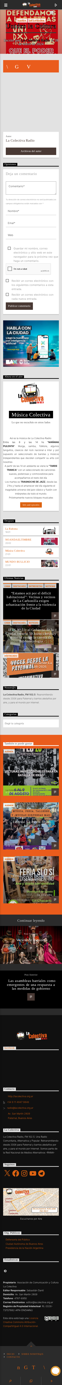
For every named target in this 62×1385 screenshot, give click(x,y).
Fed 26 (31, 770)
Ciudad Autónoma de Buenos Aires (24, 1243)
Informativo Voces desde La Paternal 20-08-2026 (31, 664)
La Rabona (11, 528)
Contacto (13, 1357)
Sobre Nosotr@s (32, 1354)
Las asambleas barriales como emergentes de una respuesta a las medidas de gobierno (31, 985)
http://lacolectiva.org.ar (20, 1096)
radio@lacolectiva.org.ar (20, 1107)
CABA (7, 586)
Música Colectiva (15, 550)
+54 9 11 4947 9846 (18, 1102)
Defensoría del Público (18, 1239)
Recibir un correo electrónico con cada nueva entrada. (32, 295)
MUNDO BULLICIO (17, 561)
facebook (9, 1047)
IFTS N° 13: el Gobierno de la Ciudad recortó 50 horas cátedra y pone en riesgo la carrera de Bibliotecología (31, 635)
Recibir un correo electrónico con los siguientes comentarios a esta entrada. (32, 281)
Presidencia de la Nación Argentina (24, 1248)
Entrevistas (35, 586)
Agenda (22, 20)
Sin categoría (36, 20)
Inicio (11, 1354)
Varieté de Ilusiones (31, 940)
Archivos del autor (31, 151)
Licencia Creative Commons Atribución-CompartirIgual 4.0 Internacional (20, 1322)
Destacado (19, 586)
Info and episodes (31, 505)
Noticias (50, 586)
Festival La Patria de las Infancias (32, 824)
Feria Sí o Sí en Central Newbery (31, 877)
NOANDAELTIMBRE (18, 539)
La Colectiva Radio (35, 40)
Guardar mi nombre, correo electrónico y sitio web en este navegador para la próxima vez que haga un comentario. (36, 249)
